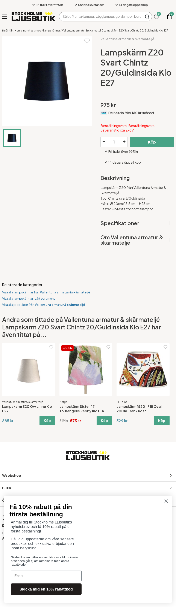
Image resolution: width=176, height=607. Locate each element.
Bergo (63, 402)
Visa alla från (46, 292)
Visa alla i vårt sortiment (28, 298)
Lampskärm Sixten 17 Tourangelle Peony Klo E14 (81, 408)
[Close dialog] (166, 501)
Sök (147, 16)
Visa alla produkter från (43, 304)
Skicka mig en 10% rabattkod (46, 589)
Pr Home (122, 402)
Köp (152, 141)
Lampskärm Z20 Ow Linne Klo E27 (27, 408)
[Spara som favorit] (87, 40)
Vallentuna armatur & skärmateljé (127, 39)
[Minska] (103, 142)
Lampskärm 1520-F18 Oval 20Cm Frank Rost (139, 408)
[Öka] (124, 142)
